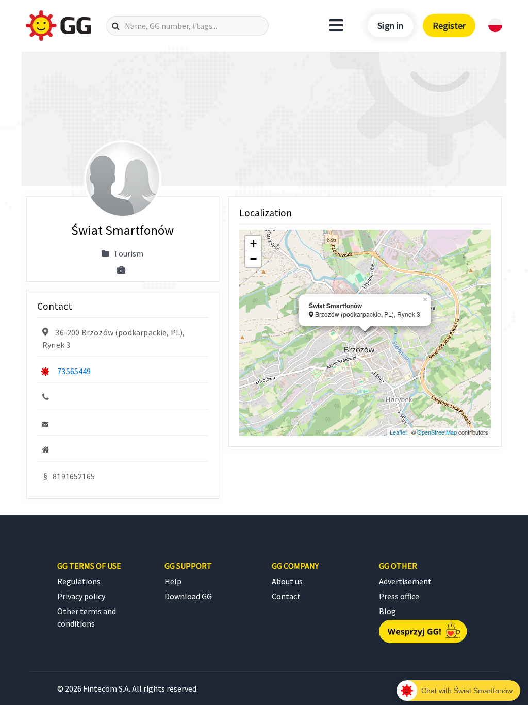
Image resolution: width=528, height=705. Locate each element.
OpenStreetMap (437, 432)
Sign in (390, 25)
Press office (399, 596)
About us (287, 581)
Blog (387, 611)
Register (449, 25)
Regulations (79, 581)
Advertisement (405, 581)
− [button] (253, 258)
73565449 (74, 371)
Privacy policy (81, 596)
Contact (286, 596)
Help (173, 581)
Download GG (188, 596)
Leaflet (398, 432)
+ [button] (253, 243)
